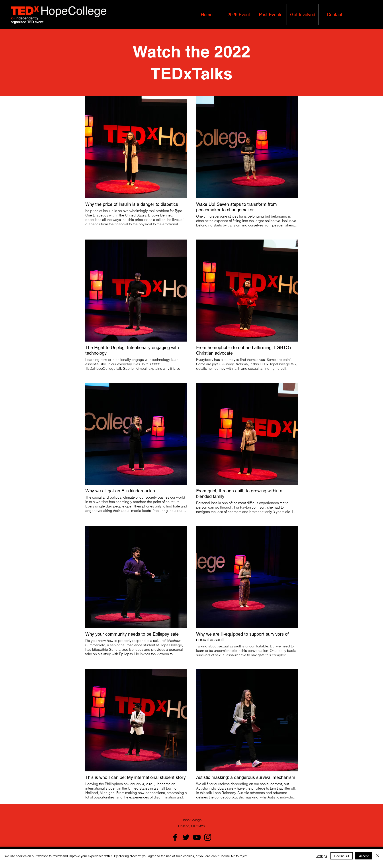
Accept (364, 856)
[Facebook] (175, 837)
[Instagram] (207, 837)
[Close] (377, 855)
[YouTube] (196, 837)
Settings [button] (321, 856)
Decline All (341, 856)
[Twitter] (186, 837)
